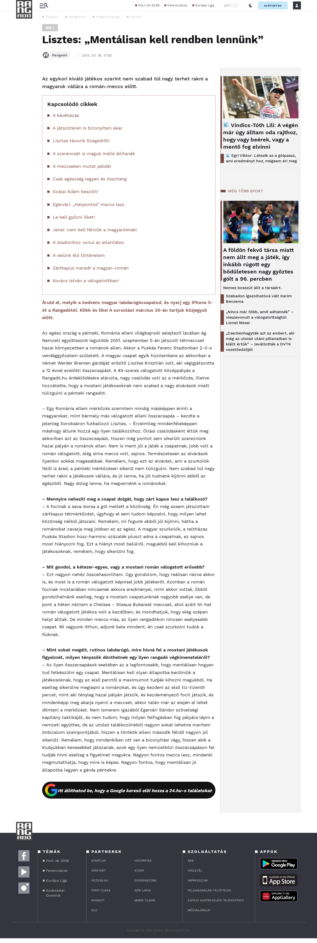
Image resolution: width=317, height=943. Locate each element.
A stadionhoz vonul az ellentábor (88, 242)
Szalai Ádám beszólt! (75, 191)
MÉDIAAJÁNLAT (199, 910)
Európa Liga (204, 5)
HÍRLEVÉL (195, 870)
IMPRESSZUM (198, 880)
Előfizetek (273, 5)
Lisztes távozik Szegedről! (81, 140)
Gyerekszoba (145, 880)
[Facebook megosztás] (21, 80)
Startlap (98, 860)
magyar (51, 17)
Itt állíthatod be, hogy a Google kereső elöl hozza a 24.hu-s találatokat (135, 790)
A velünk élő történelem (79, 255)
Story (139, 870)
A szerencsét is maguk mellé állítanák (94, 153)
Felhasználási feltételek (209, 890)
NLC (94, 910)
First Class (100, 890)
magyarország (108, 17)
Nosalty (98, 900)
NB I (50, 27)
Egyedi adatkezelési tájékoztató (216, 900)
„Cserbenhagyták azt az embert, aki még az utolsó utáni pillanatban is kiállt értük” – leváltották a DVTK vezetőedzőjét (260, 341)
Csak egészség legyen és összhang (90, 178)
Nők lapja (142, 890)
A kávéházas (66, 115)
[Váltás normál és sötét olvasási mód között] (251, 5)
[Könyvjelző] (21, 108)
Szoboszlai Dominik (55, 892)
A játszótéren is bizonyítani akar (87, 128)
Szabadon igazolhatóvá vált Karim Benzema (259, 299)
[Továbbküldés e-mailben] (21, 93)
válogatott (76, 17)
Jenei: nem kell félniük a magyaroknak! (95, 229)
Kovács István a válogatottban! (86, 280)
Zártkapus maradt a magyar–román (91, 267)
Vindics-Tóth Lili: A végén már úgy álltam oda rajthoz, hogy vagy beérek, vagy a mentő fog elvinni (260, 136)
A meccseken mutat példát (82, 166)
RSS (191, 860)
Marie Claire (145, 900)
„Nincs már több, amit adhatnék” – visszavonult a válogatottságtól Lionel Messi (260, 317)
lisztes (135, 17)
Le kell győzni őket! (74, 217)
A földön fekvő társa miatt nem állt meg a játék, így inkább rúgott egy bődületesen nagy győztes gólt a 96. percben (258, 264)
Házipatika (143, 860)
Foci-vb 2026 (149, 5)
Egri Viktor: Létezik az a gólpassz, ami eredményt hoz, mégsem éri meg (261, 158)
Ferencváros (177, 5)
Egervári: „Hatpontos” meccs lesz (89, 204)
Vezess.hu (99, 880)
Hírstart (98, 870)
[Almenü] (44, 5)
